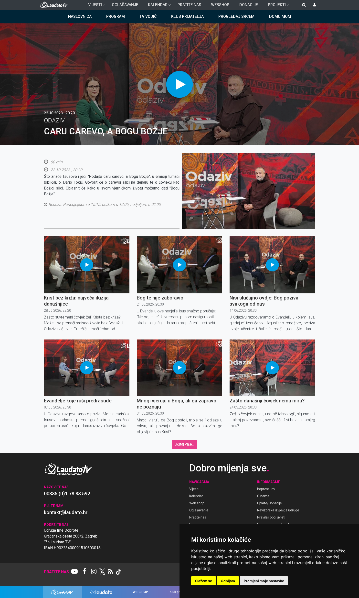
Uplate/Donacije (269, 503)
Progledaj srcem (236, 16)
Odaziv (54, 120)
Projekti (275, 6)
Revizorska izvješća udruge (278, 510)
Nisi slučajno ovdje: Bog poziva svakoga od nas (264, 301)
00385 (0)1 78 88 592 (67, 494)
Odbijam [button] (228, 581)
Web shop (196, 503)
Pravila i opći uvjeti (271, 517)
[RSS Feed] (110, 572)
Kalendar (156, 6)
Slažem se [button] (203, 581)
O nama (263, 496)
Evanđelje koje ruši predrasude (78, 401)
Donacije (248, 4)
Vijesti (93, 6)
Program (115, 16)
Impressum (266, 489)
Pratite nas (189, 4)
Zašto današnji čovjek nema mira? (267, 401)
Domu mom (280, 16)
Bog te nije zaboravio (160, 298)
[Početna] (55, 5)
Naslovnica (80, 16)
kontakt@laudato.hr (65, 512)
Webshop (220, 4)
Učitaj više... (184, 444)
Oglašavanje (125, 4)
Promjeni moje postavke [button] (264, 581)
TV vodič (148, 16)
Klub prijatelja (187, 16)
